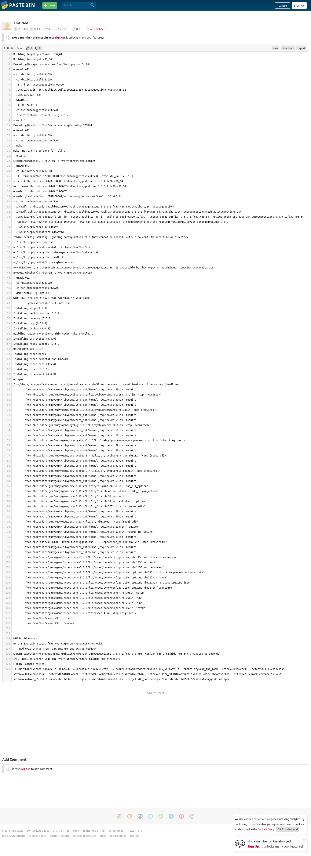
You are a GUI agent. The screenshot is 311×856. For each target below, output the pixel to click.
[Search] (92, 5)
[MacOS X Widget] (171, 816)
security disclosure (84, 836)
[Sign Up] (240, 843)
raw (275, 48)
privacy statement (13, 836)
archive (57, 830)
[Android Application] (160, 816)
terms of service (60, 836)
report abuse (118, 836)
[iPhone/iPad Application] (140, 816)
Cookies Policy (266, 829)
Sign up (299, 5)
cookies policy (37, 836)
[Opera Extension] (181, 816)
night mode (90, 830)
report (301, 48)
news (131, 830)
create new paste (12, 830)
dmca (102, 836)
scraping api (116, 830)
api (103, 830)
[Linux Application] (191, 816)
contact (134, 836)
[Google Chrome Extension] (119, 816)
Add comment (99, 28)
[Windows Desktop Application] (150, 816)
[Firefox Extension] (129, 816)
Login (282, 5)
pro (140, 830)
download (287, 48)
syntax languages (38, 830)
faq (68, 830)
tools (76, 830)
